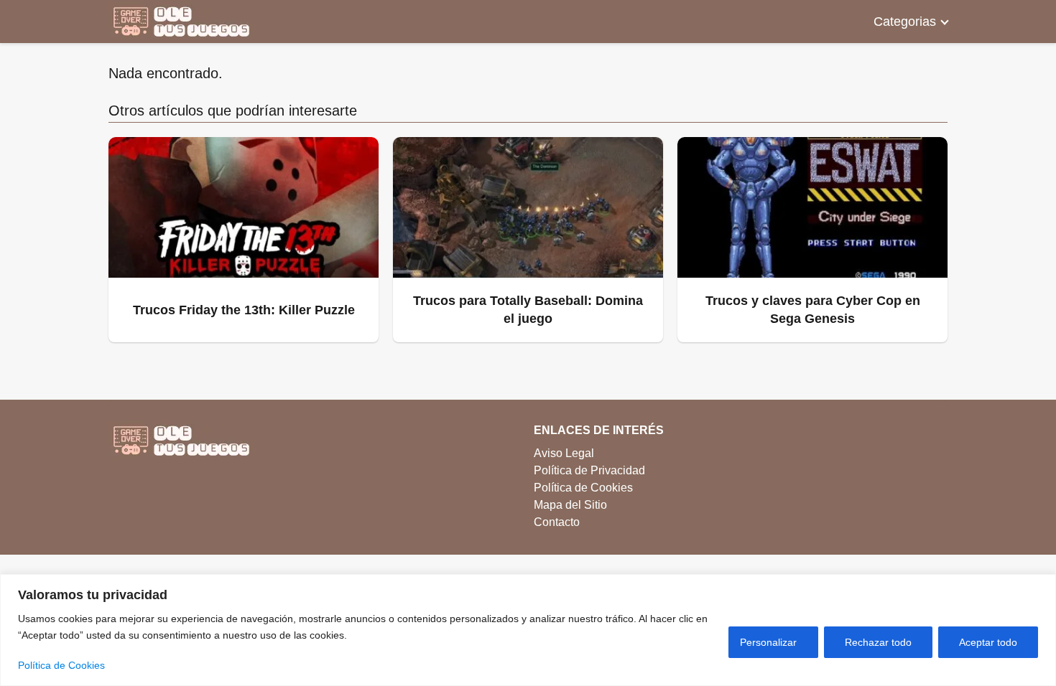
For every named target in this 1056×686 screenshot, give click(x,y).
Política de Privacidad (589, 470)
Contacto (557, 522)
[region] (528, 630)
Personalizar (768, 642)
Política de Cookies (61, 665)
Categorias (905, 21)
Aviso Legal (564, 453)
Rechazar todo (878, 642)
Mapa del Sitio (570, 505)
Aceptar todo (988, 642)
